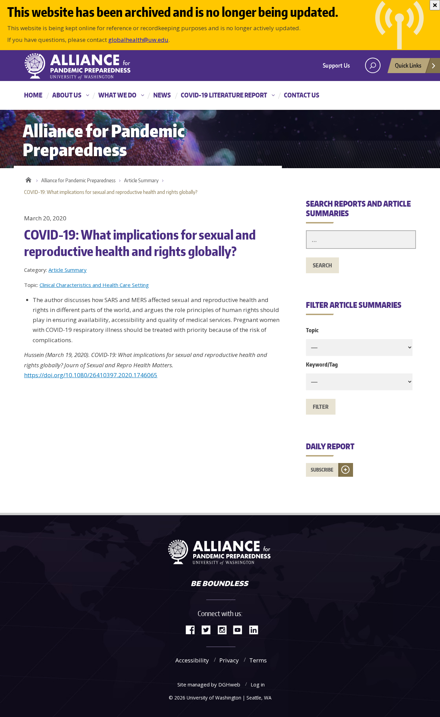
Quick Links (408, 65)
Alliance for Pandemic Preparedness (78, 180)
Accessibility (192, 660)
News (162, 95)
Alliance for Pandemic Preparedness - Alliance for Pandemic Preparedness (81, 66)
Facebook (193, 629)
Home (33, 95)
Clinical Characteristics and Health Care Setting (94, 284)
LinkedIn (256, 629)
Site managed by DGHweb (208, 684)
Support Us (336, 65)
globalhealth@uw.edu (138, 40)
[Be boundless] (220, 584)
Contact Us (301, 95)
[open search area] (373, 65)
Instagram (224, 629)
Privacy (229, 660)
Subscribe (322, 470)
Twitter (208, 629)
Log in (258, 684)
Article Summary (141, 180)
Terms (258, 660)
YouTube (240, 629)
